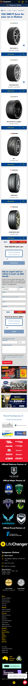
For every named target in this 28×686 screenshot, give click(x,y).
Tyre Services (5, 622)
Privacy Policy (9, 357)
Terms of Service (19, 357)
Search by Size (5, 600)
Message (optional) (7, 345)
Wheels (4, 607)
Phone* (10, 297)
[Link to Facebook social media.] (14, 682)
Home (4, 10)
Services (4, 613)
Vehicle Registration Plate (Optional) (8, 339)
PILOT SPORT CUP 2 (14, 85)
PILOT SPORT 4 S (14, 48)
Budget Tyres (5, 650)
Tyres (3, 596)
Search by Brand (6, 602)
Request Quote (7, 362)
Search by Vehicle (6, 598)
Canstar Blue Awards (7, 648)
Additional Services (6, 626)
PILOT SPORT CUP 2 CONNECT (14, 121)
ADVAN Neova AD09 (14, 232)
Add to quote (11, 54)
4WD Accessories (6, 615)
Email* (4, 301)
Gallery (4, 636)
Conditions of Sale (19, 679)
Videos (4, 640)
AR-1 (14, 158)
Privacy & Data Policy (10, 679)
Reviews (4, 642)
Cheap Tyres (5, 652)
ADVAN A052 (14, 195)
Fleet (3, 634)
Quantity (21, 287)
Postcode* (4, 306)
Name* (4, 292)
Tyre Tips (4, 605)
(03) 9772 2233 (9, 563)
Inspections (4, 619)
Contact (4, 630)
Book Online (5, 632)
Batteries (4, 617)
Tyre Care (4, 603)
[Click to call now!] (19, 2)
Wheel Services (5, 624)
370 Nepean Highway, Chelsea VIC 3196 (15, 559)
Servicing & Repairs (6, 620)
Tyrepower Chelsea (15, 5)
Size (3, 287)
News (3, 638)
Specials (4, 628)
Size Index (4, 647)
